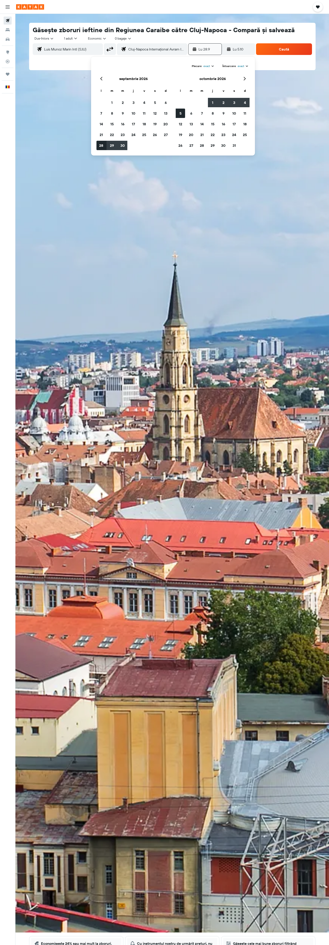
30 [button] (122, 145)
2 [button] (123, 102)
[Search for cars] (7, 39)
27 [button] (166, 134)
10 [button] (133, 113)
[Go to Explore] (7, 52)
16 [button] (122, 124)
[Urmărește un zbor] (7, 61)
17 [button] (133, 124)
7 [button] (101, 113)
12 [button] (155, 113)
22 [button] (112, 134)
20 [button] (165, 124)
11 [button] (144, 113)
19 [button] (155, 124)
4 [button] (144, 102)
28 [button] (101, 145)
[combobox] (44, 38)
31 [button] (234, 145)
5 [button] (155, 102)
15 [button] (112, 124)
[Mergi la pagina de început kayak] (30, 7)
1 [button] (112, 102)
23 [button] (123, 134)
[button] (8, 7)
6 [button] (166, 102)
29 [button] (112, 145)
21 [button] (101, 134)
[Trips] (7, 74)
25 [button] (144, 134)
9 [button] (123, 113)
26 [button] (155, 134)
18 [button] (144, 124)
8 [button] (112, 113)
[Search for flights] (7, 20)
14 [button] (101, 124)
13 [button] (165, 113)
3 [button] (133, 102)
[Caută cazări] (7, 29)
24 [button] (133, 134)
